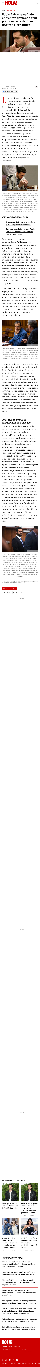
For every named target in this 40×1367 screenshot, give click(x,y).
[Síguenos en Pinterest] (14, 1360)
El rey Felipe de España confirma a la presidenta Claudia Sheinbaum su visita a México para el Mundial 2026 (18, 1264)
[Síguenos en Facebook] (3, 1360)
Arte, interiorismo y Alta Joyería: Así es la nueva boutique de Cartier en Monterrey (18, 1273)
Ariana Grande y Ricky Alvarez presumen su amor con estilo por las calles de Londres (9, 1243)
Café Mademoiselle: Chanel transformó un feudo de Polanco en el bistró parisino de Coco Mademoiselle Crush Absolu (19, 1310)
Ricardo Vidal (7, 85)
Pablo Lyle (18, 592)
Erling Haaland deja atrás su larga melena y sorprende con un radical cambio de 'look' (19, 1328)
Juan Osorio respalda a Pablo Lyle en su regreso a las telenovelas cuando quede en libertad (29, 1208)
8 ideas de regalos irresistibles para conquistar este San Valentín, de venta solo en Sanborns (19, 1292)
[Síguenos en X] (6, 1360)
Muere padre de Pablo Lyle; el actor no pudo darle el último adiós (10, 1205)
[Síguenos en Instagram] (10, 1360)
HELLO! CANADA (27, 1352)
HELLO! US (25, 1350)
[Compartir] (36, 87)
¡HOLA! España (6, 1350)
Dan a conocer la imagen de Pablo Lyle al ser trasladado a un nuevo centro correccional (20, 231)
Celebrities (11, 10)
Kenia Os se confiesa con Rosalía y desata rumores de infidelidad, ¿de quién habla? (29, 1243)
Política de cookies (26, 1363)
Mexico (6, 592)
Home (4, 10)
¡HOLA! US (5, 1352)
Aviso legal (7, 1363)
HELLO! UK (5, 1354)
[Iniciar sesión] (37, 3)
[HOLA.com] (20, 1342)
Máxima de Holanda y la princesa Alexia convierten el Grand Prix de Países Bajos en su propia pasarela (19, 1282)
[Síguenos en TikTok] (17, 1360)
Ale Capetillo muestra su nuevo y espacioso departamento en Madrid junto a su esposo (19, 1301)
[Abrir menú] (3, 3)
